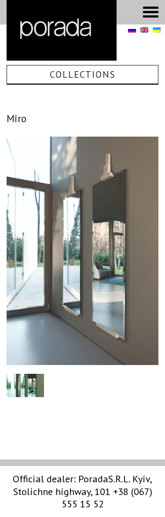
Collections (83, 74)
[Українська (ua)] (157, 30)
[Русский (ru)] (132, 30)
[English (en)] (144, 30)
